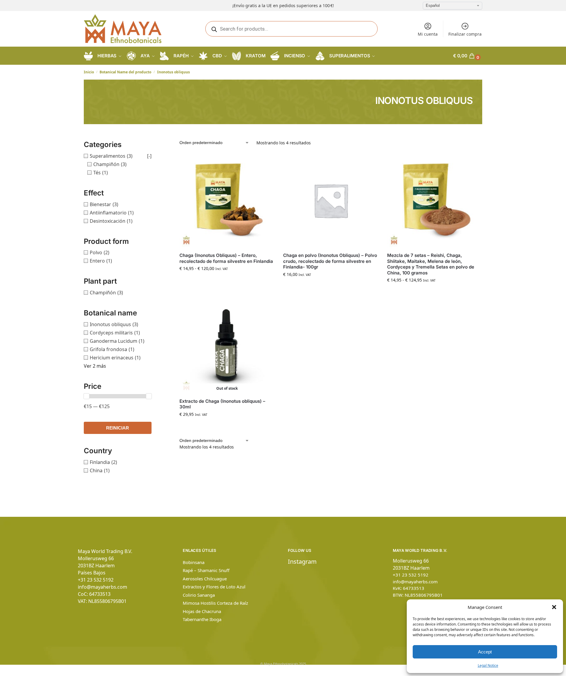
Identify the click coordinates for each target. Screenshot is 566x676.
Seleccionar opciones (227, 281)
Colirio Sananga (199, 595)
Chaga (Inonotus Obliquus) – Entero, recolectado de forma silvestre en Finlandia (226, 258)
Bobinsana (193, 562)
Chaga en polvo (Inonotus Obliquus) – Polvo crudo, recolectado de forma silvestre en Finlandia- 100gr (330, 261)
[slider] (86, 396)
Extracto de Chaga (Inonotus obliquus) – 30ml (222, 404)
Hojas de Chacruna (202, 611)
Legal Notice (488, 665)
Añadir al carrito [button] (330, 287)
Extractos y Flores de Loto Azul (214, 587)
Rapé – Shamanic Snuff (206, 570)
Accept (485, 651)
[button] (554, 607)
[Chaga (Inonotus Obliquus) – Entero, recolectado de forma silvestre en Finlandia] (226, 200)
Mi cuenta (428, 34)
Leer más (226, 426)
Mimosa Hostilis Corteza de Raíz (215, 603)
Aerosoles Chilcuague (205, 579)
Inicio (89, 72)
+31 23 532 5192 (95, 580)
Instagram (302, 561)
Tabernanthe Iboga (202, 619)
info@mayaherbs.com (102, 587)
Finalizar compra (465, 34)
